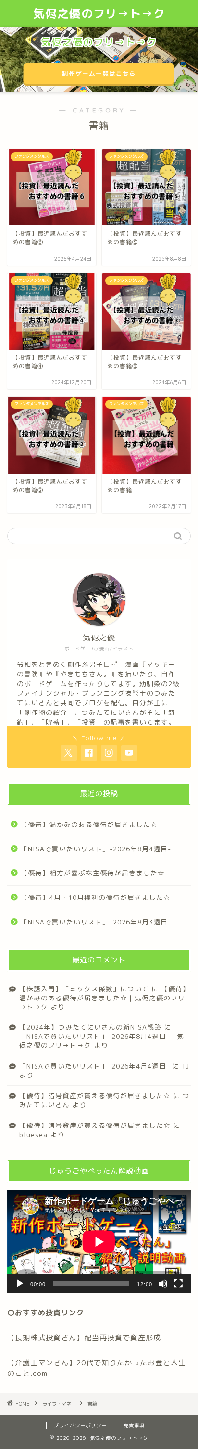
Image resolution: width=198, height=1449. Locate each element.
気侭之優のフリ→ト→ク (99, 13)
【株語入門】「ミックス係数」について (84, 988)
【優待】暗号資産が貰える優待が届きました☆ (95, 1095)
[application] (99, 1241)
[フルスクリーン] (178, 1283)
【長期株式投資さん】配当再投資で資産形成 (84, 1338)
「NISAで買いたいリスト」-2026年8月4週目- (96, 848)
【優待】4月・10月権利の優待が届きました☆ (96, 897)
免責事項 (134, 1425)
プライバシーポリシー (80, 1425)
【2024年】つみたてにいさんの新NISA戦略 (90, 1027)
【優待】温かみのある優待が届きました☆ (89, 824)
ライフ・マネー (59, 1403)
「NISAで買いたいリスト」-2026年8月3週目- (96, 921)
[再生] (20, 1283)
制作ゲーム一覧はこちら (99, 73)
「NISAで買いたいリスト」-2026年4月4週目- (94, 1066)
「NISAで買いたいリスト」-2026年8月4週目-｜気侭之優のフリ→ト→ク (101, 1040)
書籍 (92, 1403)
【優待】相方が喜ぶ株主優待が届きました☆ (93, 872)
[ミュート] (163, 1283)
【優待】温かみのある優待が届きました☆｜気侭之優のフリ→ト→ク (104, 997)
